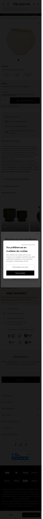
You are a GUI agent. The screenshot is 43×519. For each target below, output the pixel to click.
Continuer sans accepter (28, 244)
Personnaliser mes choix (20, 267)
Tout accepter (20, 273)
